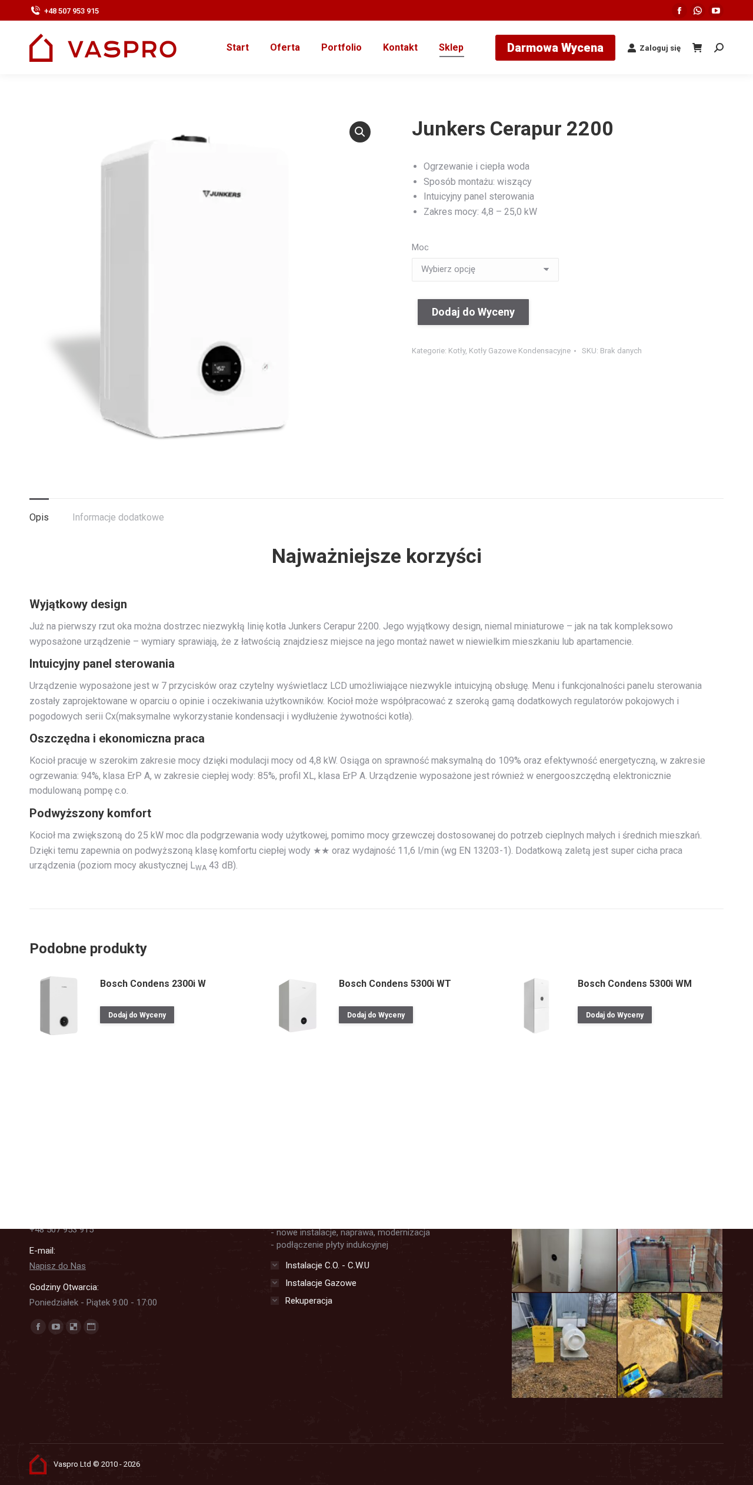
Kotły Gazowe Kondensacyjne (520, 350)
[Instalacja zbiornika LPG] (565, 1346)
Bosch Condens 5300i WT (395, 983)
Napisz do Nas (57, 1266)
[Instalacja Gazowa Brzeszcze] (671, 1346)
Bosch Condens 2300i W (153, 983)
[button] (360, 131)
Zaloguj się (660, 48)
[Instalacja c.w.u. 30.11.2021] (671, 1240)
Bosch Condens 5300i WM (635, 983)
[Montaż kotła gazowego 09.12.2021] (565, 1240)
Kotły (456, 350)
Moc (420, 247)
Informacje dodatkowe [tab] (118, 517)
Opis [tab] (39, 517)
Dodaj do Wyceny (473, 312)
